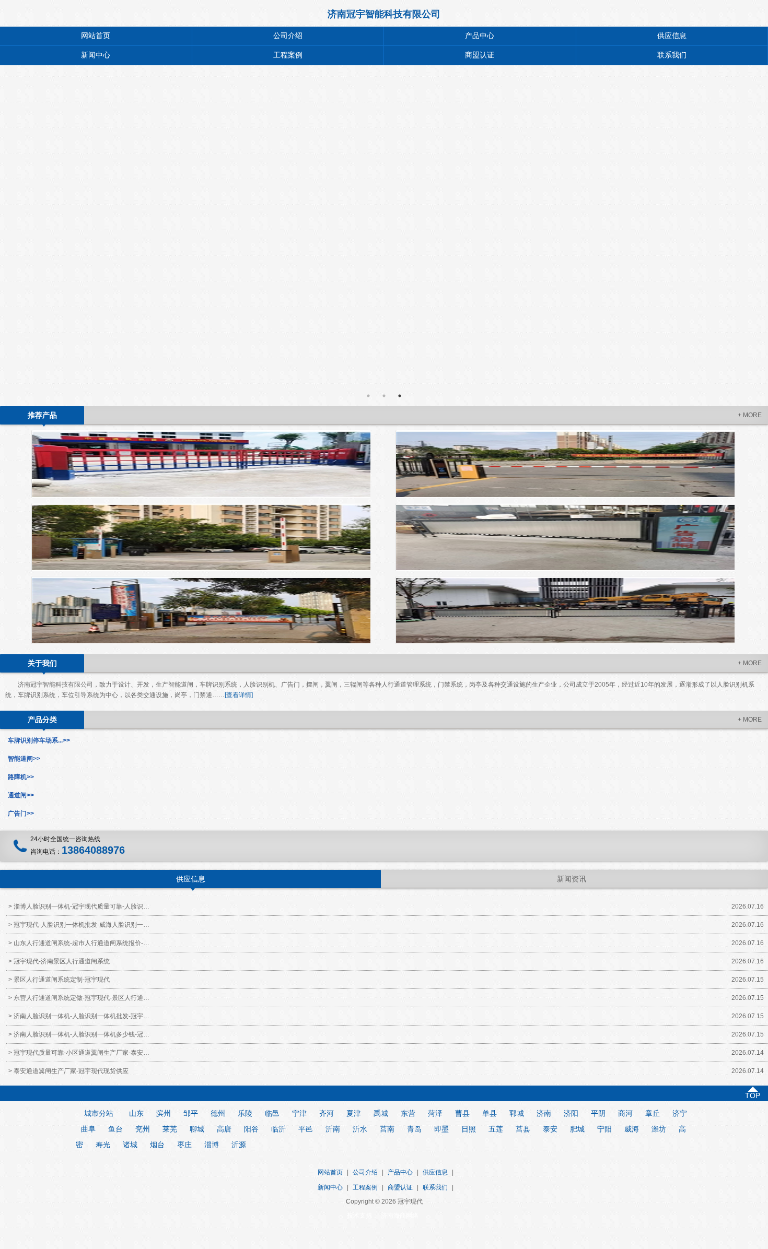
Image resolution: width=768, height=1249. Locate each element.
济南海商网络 (399, 1215)
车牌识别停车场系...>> (39, 740)
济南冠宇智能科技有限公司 (384, 14)
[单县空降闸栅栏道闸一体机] (200, 464)
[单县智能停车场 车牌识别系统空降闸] (565, 464)
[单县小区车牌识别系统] (565, 610)
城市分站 (98, 1113)
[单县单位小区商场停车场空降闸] (200, 537)
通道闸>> (21, 795)
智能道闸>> (24, 758)
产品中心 (479, 36)
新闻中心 (95, 55)
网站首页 (95, 36)
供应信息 (435, 1172)
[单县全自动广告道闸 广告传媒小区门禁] (200, 610)
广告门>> (21, 813)
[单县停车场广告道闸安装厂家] (565, 537)
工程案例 (287, 55)
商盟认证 (479, 55)
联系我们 (435, 1187)
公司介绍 (287, 36)
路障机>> (21, 777)
